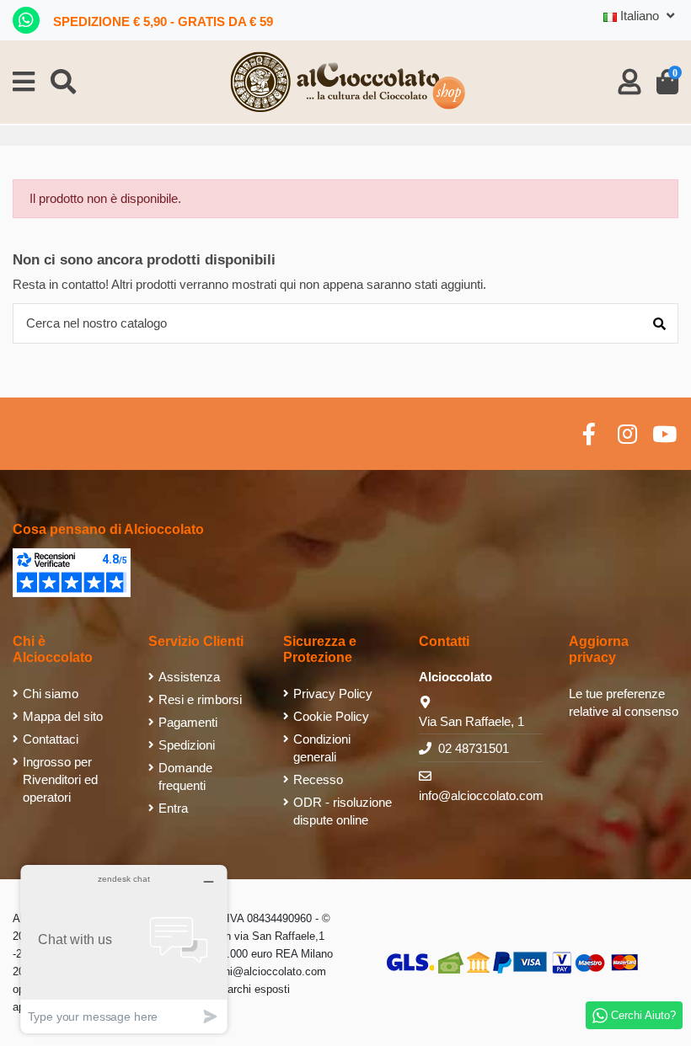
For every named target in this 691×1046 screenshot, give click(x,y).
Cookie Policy (331, 716)
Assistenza (189, 677)
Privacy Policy (332, 693)
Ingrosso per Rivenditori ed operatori (60, 779)
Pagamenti (187, 722)
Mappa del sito (63, 716)
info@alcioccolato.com (481, 795)
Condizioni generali (322, 748)
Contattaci (50, 739)
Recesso (318, 779)
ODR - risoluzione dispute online (342, 811)
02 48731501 (473, 748)
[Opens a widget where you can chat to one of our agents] (123, 948)
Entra (173, 808)
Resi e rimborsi (200, 699)
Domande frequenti (185, 776)
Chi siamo (50, 693)
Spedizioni (186, 745)
